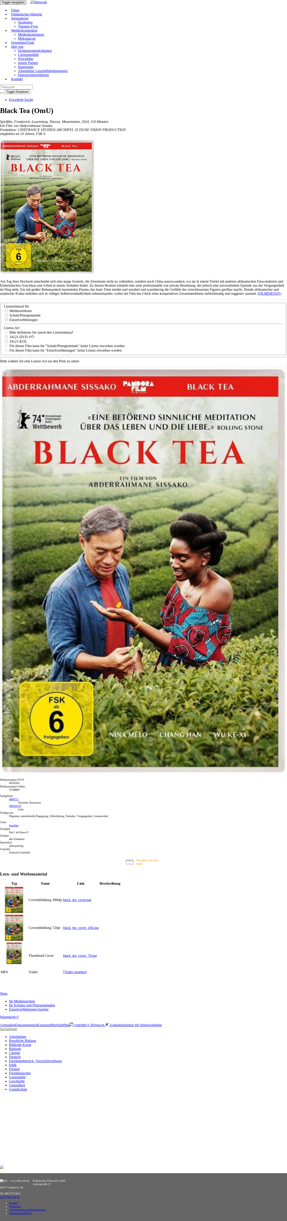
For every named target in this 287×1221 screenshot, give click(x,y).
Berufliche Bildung (22, 1041)
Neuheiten (25, 22)
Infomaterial (19, 18)
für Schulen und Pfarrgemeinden (32, 1005)
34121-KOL (18, 341)
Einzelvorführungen (23, 320)
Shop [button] (3, 993)
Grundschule (18, 1089)
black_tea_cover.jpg (77, 900)
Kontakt (17, 79)
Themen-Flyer (28, 26)
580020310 (15, 806)
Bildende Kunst (20, 1045)
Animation (7, 1025)
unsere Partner (28, 63)
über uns (17, 47)
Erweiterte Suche (21, 100)
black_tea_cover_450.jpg (81, 928)
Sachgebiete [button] (8, 1029)
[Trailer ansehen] (75, 972)
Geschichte (17, 1081)
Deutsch (15, 1057)
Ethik (13, 1065)
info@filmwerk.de (10, 1197)
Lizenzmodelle (28, 55)
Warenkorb (9, 1017)
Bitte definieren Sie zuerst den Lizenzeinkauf (41, 332)
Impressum (25, 67)
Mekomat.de (27, 38)
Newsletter (25, 59)
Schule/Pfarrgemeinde (25, 315)
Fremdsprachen (20, 1073)
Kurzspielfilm (46, 1025)
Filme (15, 10)
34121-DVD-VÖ (21, 337)
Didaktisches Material (26, 14)
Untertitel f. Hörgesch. (89, 1025)
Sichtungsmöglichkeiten (35, 51)
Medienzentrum (20, 311)
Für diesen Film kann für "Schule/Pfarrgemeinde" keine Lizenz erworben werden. (67, 346)
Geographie (17, 1077)
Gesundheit (17, 1085)
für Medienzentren (22, 1001)
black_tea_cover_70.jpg (80, 955)
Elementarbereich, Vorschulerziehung (35, 1061)
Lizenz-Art (11, 328)
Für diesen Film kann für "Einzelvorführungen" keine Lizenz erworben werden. (65, 350)
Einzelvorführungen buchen (28, 1009)
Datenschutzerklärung (33, 75)
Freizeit (14, 1069)
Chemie (14, 1053)
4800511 (13, 799)
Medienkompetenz (24, 30)
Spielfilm (14, 825)
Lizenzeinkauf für (16, 306)
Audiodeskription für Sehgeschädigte (135, 1025)
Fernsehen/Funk (22, 42)
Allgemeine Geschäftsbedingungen (42, 71)
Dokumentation (26, 1025)
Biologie (15, 1049)
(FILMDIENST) (269, 293)
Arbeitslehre (17, 1037)
